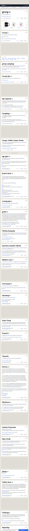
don (18, 142)
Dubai (13, 263)
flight (12, 407)
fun (19, 115)
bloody (12, 224)
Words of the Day (3, 7)
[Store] (25, 5)
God (10, 223)
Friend (4, 299)
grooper (7, 59)
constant (22, 142)
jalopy (2, 477)
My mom (4, 360)
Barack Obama (5, 394)
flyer (18, 404)
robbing (25, 287)
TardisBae (6, 361)
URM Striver (5, 397)
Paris (14, 407)
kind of (19, 247)
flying (16, 358)
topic (7, 285)
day (13, 78)
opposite (22, 68)
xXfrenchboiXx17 (11, 148)
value (8, 405)
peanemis (9, 432)
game (20, 161)
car (4, 473)
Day (16, 251)
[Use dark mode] (27, 5)
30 (10, 493)
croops (10, 16)
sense (21, 335)
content (19, 158)
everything (13, 297)
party (25, 115)
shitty (3, 473)
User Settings (26, 7)
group (17, 65)
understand (4, 285)
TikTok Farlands (4, 238)
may (5, 371)
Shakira (17, 263)
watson (5, 477)
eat (9, 178)
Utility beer (3, 495)
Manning (12, 451)
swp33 (7, 71)
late (13, 203)
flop (20, 358)
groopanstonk (23, 58)
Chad (9, 447)
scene (15, 214)
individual (6, 335)
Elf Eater (6, 290)
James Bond (7, 475)
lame (3, 116)
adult (10, 203)
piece (13, 430)
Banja (5, 168)
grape (3, 14)
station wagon (10, 247)
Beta (21, 375)
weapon (7, 358)
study (5, 384)
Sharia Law (7, 261)
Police (3, 514)
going (8, 337)
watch (9, 159)
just (6, 205)
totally (12, 38)
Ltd (13, 261)
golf (14, 485)
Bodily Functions (14, 7)
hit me (6, 360)
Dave (6, 490)
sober (7, 323)
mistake (25, 261)
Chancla (3, 361)
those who (6, 34)
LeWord (6, 303)
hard (10, 405)
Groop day (18, 58)
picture (6, 529)
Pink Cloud (3, 328)
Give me (4, 432)
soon (19, 217)
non (11, 514)
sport (15, 444)
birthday (11, 162)
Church (13, 251)
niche (5, 429)
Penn (12, 389)
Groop (3, 40)
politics (23, 385)
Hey (3, 38)
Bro (3, 80)
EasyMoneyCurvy (7, 123)
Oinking (3, 522)
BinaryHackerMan (7, 196)
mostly (6, 297)
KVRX (8, 254)
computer (4, 178)
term (5, 247)
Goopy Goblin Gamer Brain (5, 148)
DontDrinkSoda (6, 522)
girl (9, 38)
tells (8, 297)
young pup (3, 206)
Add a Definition (21, 7)
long (10, 335)
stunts (10, 475)
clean (9, 186)
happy (11, 325)
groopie (15, 59)
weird (16, 234)
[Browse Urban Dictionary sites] (3, 5)
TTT (15, 388)
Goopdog (3, 123)
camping (19, 65)
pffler (5, 454)
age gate (3, 168)
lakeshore (6, 495)
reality (25, 323)
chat (12, 100)
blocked (12, 34)
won (17, 68)
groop (3, 18)
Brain (9, 146)
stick (21, 186)
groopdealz (3, 59)
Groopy (5, 40)
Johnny (6, 520)
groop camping (13, 58)
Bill (3, 165)
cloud (9, 326)
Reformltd (7, 266)
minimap (3, 303)
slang (7, 213)
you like (5, 16)
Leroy (3, 287)
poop (5, 14)
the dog (6, 206)
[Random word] (23, 5)
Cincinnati (6, 448)
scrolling (21, 233)
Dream (13, 386)
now (10, 224)
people (22, 100)
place (3, 34)
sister (15, 287)
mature (3, 159)
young (8, 205)
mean (24, 218)
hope (4, 520)
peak (22, 430)
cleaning (4, 491)
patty (11, 78)
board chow (3, 196)
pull (5, 475)
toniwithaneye (7, 328)
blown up (13, 337)
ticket (21, 65)
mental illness (5, 142)
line (17, 250)
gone (3, 377)
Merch (25, 18)
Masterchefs (5, 18)
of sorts (9, 14)
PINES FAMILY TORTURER (9, 238)
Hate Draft (3, 454)
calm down (20, 337)
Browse (7, 7)
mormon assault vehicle (4, 254)
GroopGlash (11, 59)
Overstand (3, 290)
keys (16, 186)
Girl (3, 120)
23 (11, 205)
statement (10, 285)
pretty (9, 325)
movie (14, 432)
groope (6, 58)
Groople (9, 58)
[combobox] (15, 5)
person (5, 203)
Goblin (6, 146)
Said (17, 234)
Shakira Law (3, 266)
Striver (3, 397)
